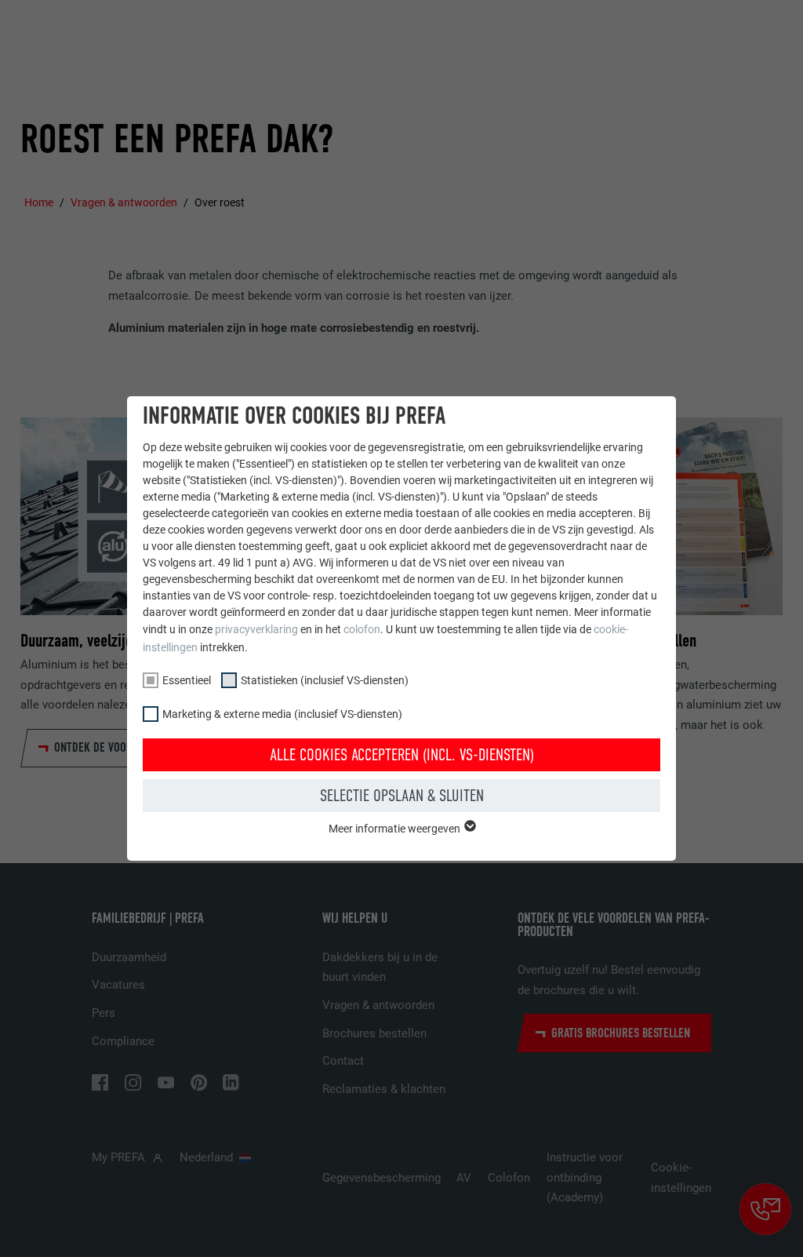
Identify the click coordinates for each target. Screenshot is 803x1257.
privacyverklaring (256, 629)
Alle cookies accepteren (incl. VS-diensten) (402, 755)
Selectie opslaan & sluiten (402, 795)
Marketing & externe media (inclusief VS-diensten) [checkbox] (282, 714)
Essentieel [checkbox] (186, 680)
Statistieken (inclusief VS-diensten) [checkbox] (325, 680)
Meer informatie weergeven (396, 828)
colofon (361, 629)
